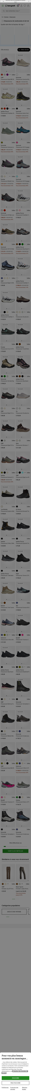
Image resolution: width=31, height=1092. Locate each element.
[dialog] (15, 1072)
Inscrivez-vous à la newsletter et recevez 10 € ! (15, 1)
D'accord (15, 1078)
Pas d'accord (15, 1083)
